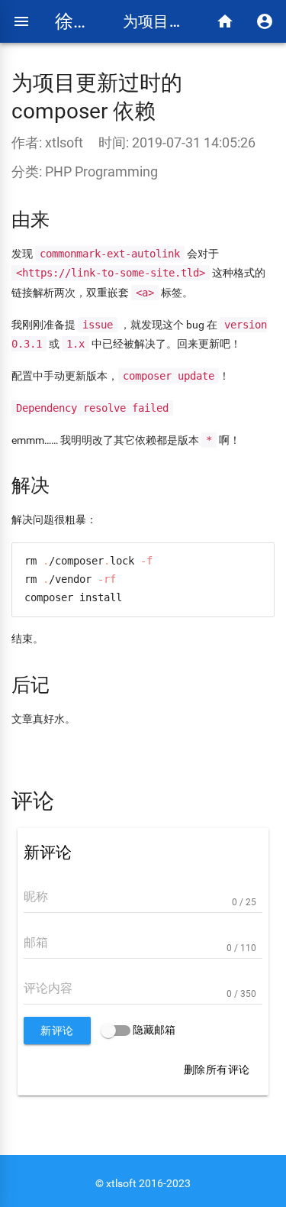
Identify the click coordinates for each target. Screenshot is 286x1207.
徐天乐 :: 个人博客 (76, 21)
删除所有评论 (217, 1069)
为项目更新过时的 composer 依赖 (157, 21)
